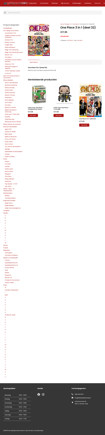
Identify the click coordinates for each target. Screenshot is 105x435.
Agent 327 (8, 129)
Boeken (7, 196)
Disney (7, 161)
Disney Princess (10, 95)
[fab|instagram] (43, 394)
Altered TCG (9, 40)
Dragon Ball (8, 45)
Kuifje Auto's (8, 203)
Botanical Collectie (11, 85)
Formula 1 (8, 164)
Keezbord (8, 275)
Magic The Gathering (11, 50)
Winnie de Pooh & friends (13, 122)
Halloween (8, 97)
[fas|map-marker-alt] (73, 403)
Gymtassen (8, 253)
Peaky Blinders (9, 179)
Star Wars (8, 186)
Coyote (7, 260)
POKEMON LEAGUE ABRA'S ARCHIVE (13, 61)
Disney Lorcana (10, 42)
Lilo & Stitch (8, 102)
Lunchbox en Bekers (11, 255)
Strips (5, 285)
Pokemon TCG (9, 64)
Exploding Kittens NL (11, 263)
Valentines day (9, 119)
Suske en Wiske (10, 156)
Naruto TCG (8, 55)
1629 (6, 295)
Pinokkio (7, 117)
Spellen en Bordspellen (10, 258)
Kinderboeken (7, 193)
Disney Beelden (8, 80)
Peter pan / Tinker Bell (12, 114)
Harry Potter (9, 144)
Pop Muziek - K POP (11, 184)
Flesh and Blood (10, 47)
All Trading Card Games (11, 31)
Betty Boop (8, 134)
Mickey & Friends (10, 107)
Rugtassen (6, 250)
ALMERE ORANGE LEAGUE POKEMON (13, 36)
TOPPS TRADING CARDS (12, 71)
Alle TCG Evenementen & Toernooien (11, 77)
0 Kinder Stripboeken (11, 290)
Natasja (7, 149)
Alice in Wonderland (11, 83)
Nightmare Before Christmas (10, 111)
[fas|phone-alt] (73, 394)
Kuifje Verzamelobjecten (13, 208)
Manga (67, 24)
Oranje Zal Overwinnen (12, 280)
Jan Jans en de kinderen (13, 146)
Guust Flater (9, 142)
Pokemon (8, 181)
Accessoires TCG (10, 33)
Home (62, 24)
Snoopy (7, 154)
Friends (7, 166)
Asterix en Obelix (10, 132)
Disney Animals (10, 88)
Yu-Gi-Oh (8, 73)
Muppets (8, 174)
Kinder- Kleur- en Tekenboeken (8, 190)
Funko (5, 159)
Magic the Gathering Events (14, 52)
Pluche (5, 245)
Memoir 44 (8, 278)
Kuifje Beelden (9, 205)
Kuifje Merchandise (9, 200)
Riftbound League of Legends (11, 67)
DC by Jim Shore (10, 139)
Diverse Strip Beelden (10, 127)
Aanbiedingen (7, 28)
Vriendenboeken (10, 198)
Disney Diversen (10, 92)
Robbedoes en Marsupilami (13, 151)
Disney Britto (9, 90)
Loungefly (6, 210)
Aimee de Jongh (10, 315)
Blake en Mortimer (11, 137)
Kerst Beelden (9, 100)
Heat (6, 270)
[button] (53, 25)
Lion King (7, 105)
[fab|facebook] (38, 394)
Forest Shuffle (9, 268)
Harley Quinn (9, 169)
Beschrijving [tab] (33, 62)
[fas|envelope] (73, 398)
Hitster (7, 273)
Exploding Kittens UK (11, 265)
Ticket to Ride (9, 283)
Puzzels (5, 248)
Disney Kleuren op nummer (12, 124)
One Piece (76, 24)
